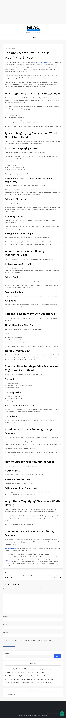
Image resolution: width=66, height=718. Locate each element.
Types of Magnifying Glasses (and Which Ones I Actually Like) (34, 560)
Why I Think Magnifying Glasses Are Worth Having (25, 563)
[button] (62, 713)
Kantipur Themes (42, 715)
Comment (6, 593)
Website (5, 632)
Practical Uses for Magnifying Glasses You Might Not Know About (37, 556)
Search (7, 653)
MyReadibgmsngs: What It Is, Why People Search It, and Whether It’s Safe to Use (28, 682)
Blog (6, 560)
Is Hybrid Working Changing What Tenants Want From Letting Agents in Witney (28, 669)
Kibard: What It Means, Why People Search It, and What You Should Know (26, 676)
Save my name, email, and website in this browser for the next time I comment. (28, 640)
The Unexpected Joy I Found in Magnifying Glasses (41, 559)
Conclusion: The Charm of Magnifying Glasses (20, 554)
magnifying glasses (14, 556)
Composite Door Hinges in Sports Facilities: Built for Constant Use (24, 672)
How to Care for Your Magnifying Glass (44, 554)
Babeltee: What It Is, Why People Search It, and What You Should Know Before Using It (30, 679)
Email (5, 624)
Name (5, 616)
